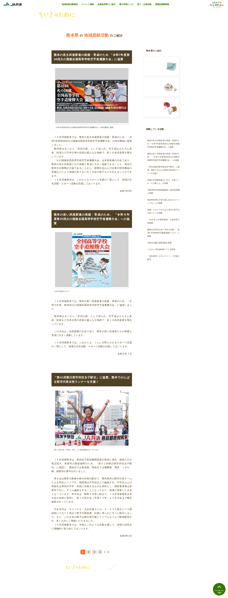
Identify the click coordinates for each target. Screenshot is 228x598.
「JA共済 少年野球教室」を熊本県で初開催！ (163, 221)
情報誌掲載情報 (162, 4)
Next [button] (132, 97)
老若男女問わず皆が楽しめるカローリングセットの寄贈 (163, 201)
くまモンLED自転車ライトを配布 (161, 249)
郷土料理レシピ (126, 4)
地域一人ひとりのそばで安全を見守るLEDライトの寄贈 (163, 211)
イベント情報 (88, 4)
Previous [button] (51, 97)
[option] (91, 97)
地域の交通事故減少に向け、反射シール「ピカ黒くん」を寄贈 (163, 181)
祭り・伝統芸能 (144, 4)
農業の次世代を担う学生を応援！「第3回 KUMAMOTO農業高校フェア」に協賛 (163, 233)
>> (108, 552)
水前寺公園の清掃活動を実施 (159, 243)
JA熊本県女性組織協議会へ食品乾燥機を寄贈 (163, 191)
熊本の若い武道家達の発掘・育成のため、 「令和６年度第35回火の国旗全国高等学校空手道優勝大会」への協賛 (163, 157)
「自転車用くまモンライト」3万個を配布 (163, 257)
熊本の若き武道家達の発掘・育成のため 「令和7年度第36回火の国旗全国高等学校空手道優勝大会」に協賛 (163, 143)
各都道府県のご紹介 (107, 4)
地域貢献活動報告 (70, 4)
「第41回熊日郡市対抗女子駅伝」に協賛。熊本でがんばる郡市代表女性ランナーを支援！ (163, 170)
